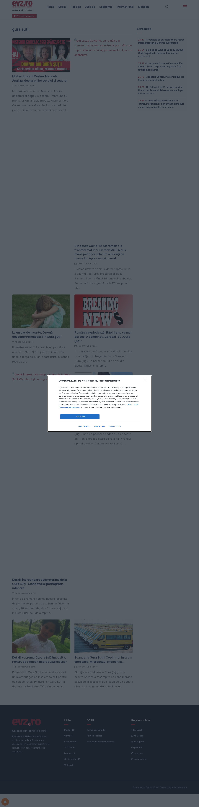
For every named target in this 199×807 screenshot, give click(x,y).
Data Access (99, 426)
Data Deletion (84, 426)
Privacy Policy (115, 426)
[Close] (146, 381)
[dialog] (99, 403)
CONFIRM (80, 417)
